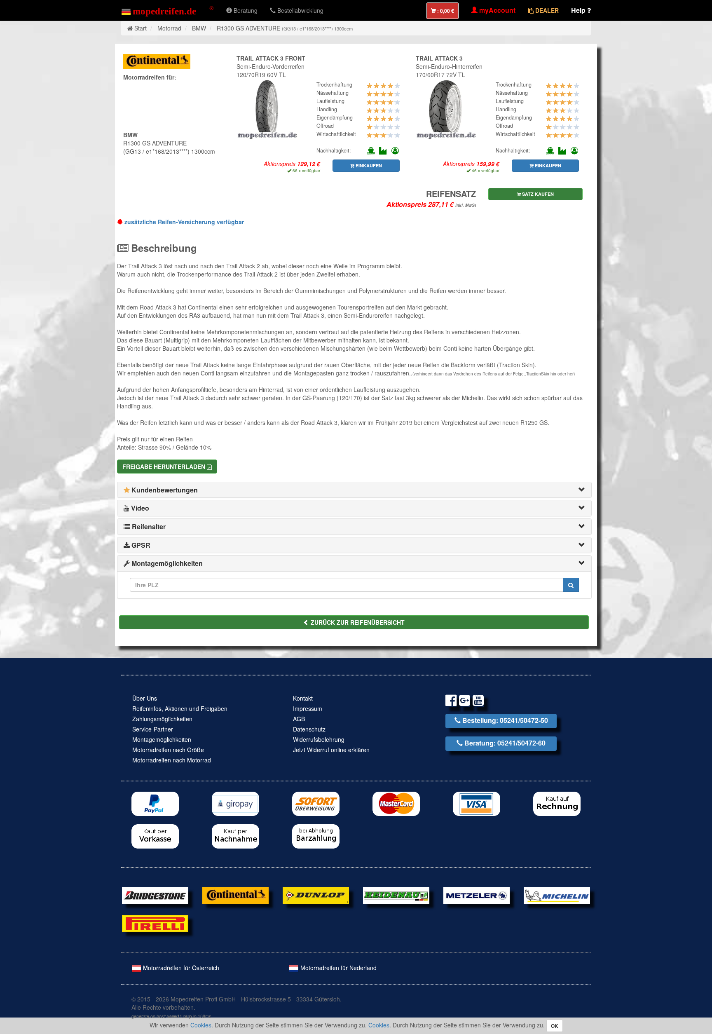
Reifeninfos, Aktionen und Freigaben (179, 708)
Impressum (307, 708)
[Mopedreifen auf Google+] (464, 702)
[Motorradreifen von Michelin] (557, 895)
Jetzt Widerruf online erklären (331, 750)
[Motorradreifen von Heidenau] (396, 895)
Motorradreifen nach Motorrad (171, 760)
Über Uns (144, 698)
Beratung (245, 10)
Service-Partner (152, 729)
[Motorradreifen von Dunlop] (316, 895)
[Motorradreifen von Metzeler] (476, 895)
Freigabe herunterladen (164, 466)
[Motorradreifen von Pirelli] (155, 922)
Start (140, 28)
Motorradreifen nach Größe (168, 750)
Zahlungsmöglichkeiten (162, 719)
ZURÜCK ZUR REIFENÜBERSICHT (357, 622)
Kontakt (303, 698)
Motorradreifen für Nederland (338, 968)
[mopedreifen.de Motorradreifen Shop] (167, 10)
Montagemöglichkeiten (161, 739)
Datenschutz (309, 729)
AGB (299, 719)
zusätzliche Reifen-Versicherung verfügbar (183, 222)
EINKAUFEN (368, 165)
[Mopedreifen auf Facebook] (451, 702)
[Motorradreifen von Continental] (235, 895)
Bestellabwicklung (299, 10)
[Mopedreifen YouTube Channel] (478, 702)
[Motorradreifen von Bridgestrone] (155, 895)
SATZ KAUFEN (537, 194)
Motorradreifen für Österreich (180, 968)
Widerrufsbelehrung (318, 739)
